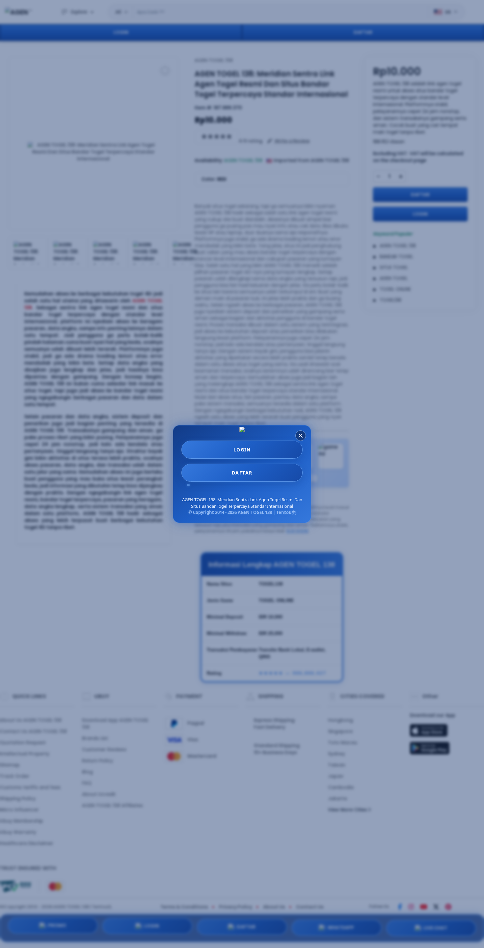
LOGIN (242, 450)
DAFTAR (242, 473)
